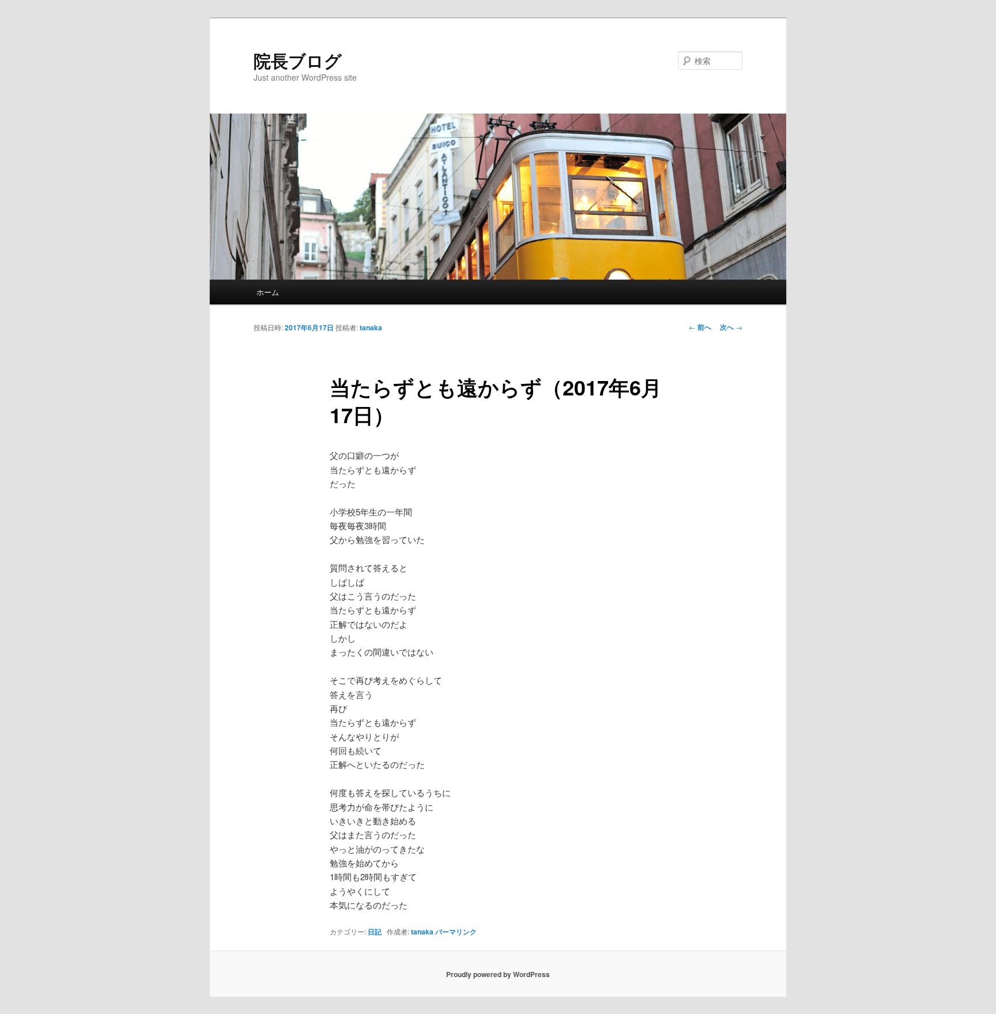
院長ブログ (298, 60)
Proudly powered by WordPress (498, 974)
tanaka (371, 327)
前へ (700, 327)
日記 (375, 931)
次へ (731, 327)
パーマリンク (456, 931)
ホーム (267, 292)
